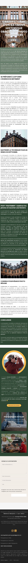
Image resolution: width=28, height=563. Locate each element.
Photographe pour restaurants (7, 540)
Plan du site (16, 560)
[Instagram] (12, 530)
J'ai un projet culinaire (14, 448)
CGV (11, 560)
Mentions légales (4, 560)
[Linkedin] (15, 530)
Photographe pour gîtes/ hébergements (9, 543)
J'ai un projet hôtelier (14, 426)
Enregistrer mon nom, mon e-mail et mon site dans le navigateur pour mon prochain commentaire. (13, 490)
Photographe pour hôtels (6, 538)
